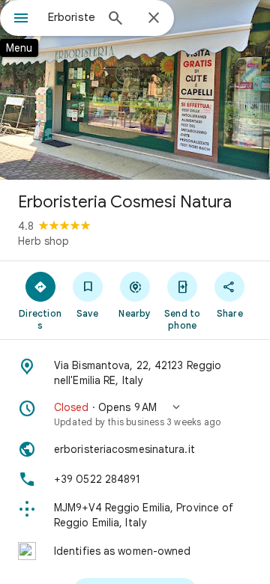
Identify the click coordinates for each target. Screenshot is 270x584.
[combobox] (71, 17)
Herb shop (43, 241)
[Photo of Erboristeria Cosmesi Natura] (135, 90)
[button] (135, 414)
